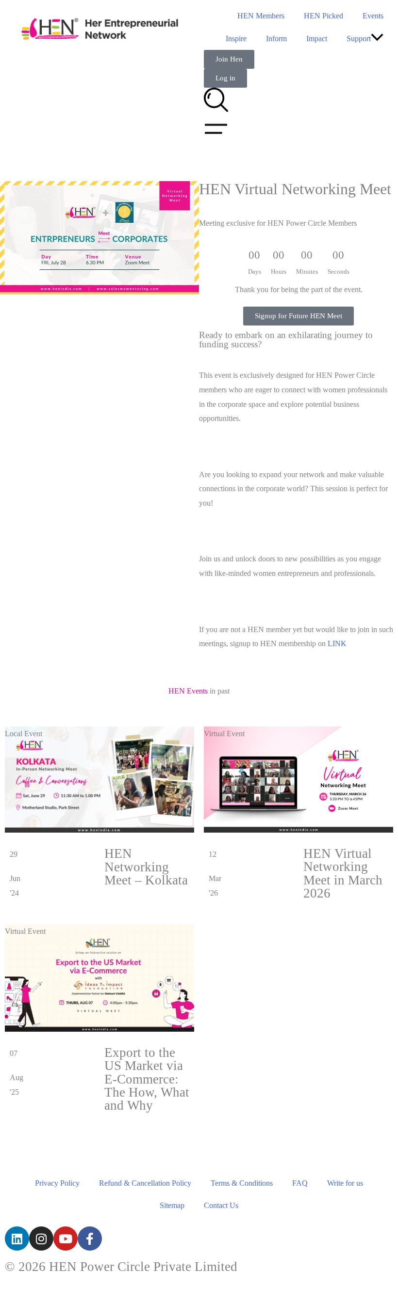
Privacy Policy (57, 1183)
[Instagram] (41, 1238)
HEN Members (260, 16)
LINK (336, 643)
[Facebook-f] (90, 1238)
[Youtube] (65, 1238)
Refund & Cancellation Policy (145, 1183)
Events (373, 16)
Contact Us (221, 1205)
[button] (377, 38)
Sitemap (172, 1205)
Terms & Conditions (242, 1183)
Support (359, 38)
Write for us (345, 1183)
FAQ (300, 1183)
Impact (316, 38)
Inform (276, 38)
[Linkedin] (17, 1238)
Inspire (236, 38)
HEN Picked (323, 16)
